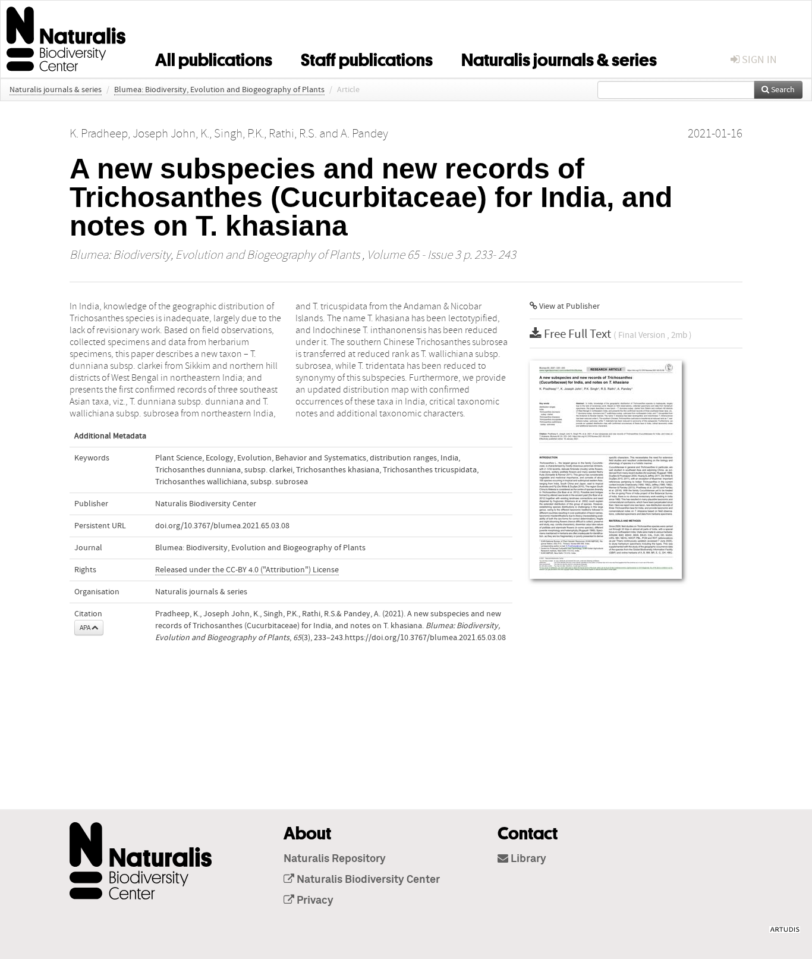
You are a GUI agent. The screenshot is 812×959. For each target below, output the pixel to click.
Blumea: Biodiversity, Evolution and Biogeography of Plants (219, 90)
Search (782, 90)
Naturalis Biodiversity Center (367, 880)
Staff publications (367, 57)
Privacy (313, 900)
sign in (758, 60)
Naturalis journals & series (559, 57)
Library (527, 859)
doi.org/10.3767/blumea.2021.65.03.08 (222, 526)
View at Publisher (568, 306)
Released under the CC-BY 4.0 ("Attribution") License (247, 570)
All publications (213, 57)
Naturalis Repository (335, 859)
